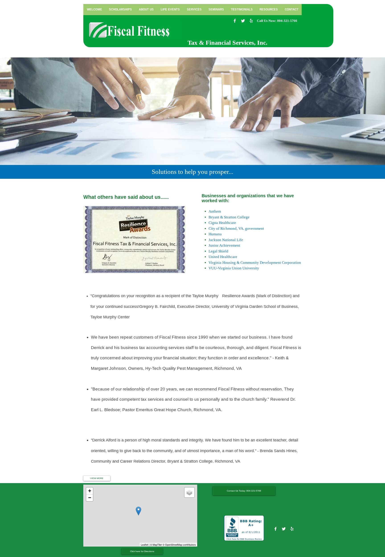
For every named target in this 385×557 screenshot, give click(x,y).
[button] (194, 9)
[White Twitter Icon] (243, 20)
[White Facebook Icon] (234, 20)
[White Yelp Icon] (251, 20)
